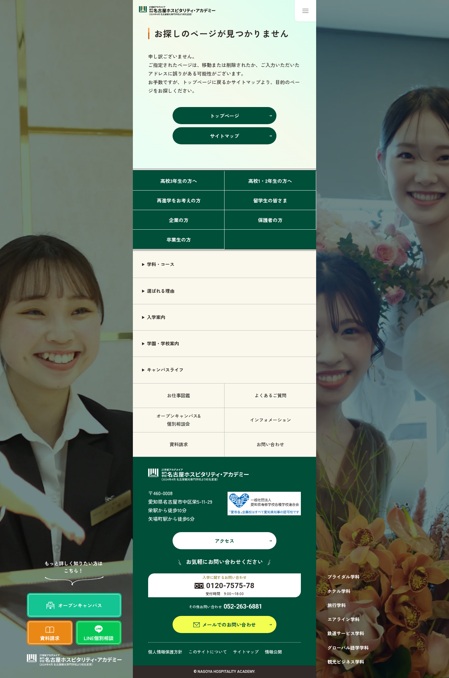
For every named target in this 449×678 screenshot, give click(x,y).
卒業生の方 (178, 239)
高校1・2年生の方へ (270, 180)
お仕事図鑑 (178, 395)
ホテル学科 (338, 591)
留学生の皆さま (270, 200)
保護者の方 (270, 220)
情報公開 (273, 652)
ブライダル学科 (343, 576)
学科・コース (160, 264)
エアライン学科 (343, 619)
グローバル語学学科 (348, 647)
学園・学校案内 (163, 343)
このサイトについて (207, 652)
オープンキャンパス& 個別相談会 (178, 420)
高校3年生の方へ (178, 180)
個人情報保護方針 (165, 652)
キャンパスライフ (165, 369)
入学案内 (156, 317)
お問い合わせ (270, 444)
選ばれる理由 (160, 290)
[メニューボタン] (305, 10)
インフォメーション (270, 420)
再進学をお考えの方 (179, 200)
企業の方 (178, 220)
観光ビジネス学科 (345, 661)
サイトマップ (246, 652)
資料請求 (179, 444)
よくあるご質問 (270, 395)
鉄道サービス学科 (345, 633)
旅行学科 (336, 605)
